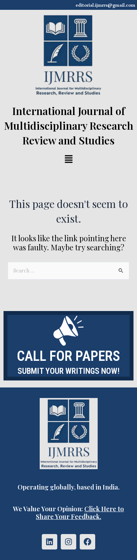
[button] (68, 159)
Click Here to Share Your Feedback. (80, 512)
